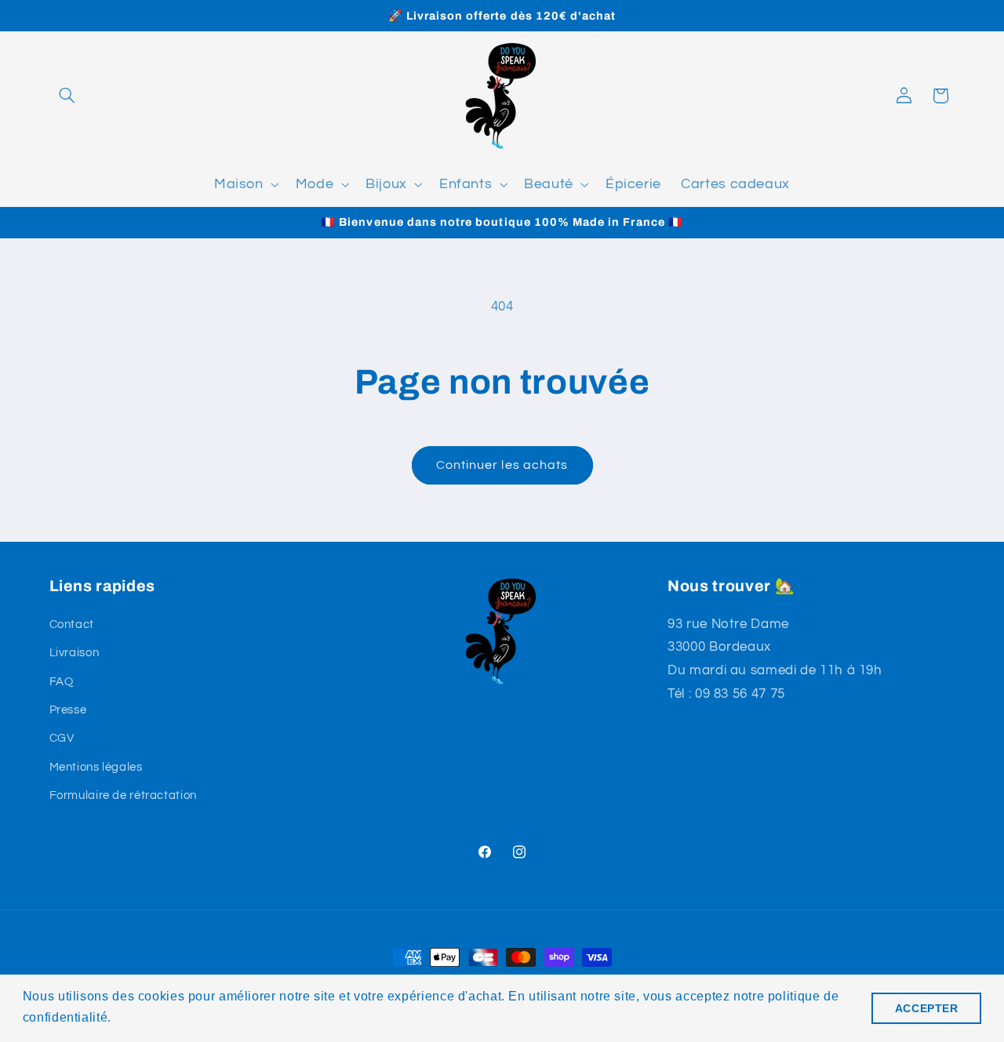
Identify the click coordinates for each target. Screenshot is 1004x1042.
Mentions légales (96, 767)
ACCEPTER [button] (927, 1008)
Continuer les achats (502, 465)
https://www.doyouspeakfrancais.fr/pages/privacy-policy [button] (284, 1017)
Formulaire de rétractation (123, 795)
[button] (67, 96)
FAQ (61, 682)
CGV (62, 738)
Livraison (74, 653)
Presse (68, 710)
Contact (71, 624)
